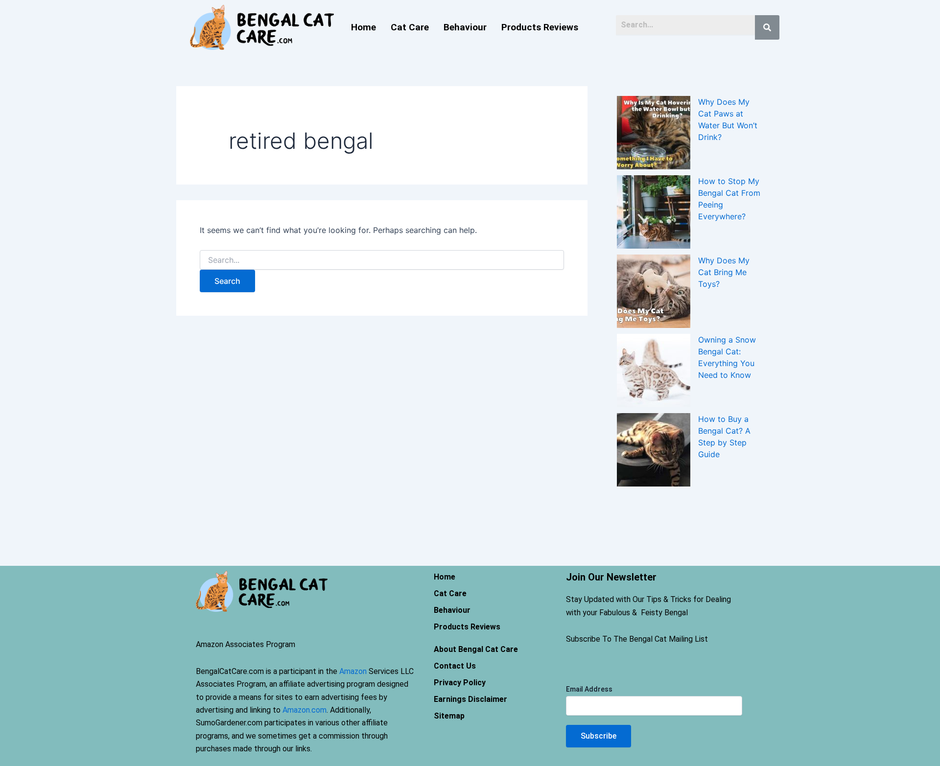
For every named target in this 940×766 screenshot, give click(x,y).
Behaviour (465, 27)
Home (363, 27)
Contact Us (455, 666)
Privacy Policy (460, 682)
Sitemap (449, 715)
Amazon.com (304, 710)
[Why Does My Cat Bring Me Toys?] (653, 291)
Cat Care (410, 27)
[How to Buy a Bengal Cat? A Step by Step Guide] (653, 450)
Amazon (353, 671)
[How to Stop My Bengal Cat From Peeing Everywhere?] (653, 212)
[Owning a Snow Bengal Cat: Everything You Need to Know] (653, 370)
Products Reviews (539, 27)
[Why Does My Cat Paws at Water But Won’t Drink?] (653, 132)
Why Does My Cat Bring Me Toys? (724, 272)
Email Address (589, 689)
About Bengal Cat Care (476, 649)
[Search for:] (382, 260)
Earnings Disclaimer (470, 699)
